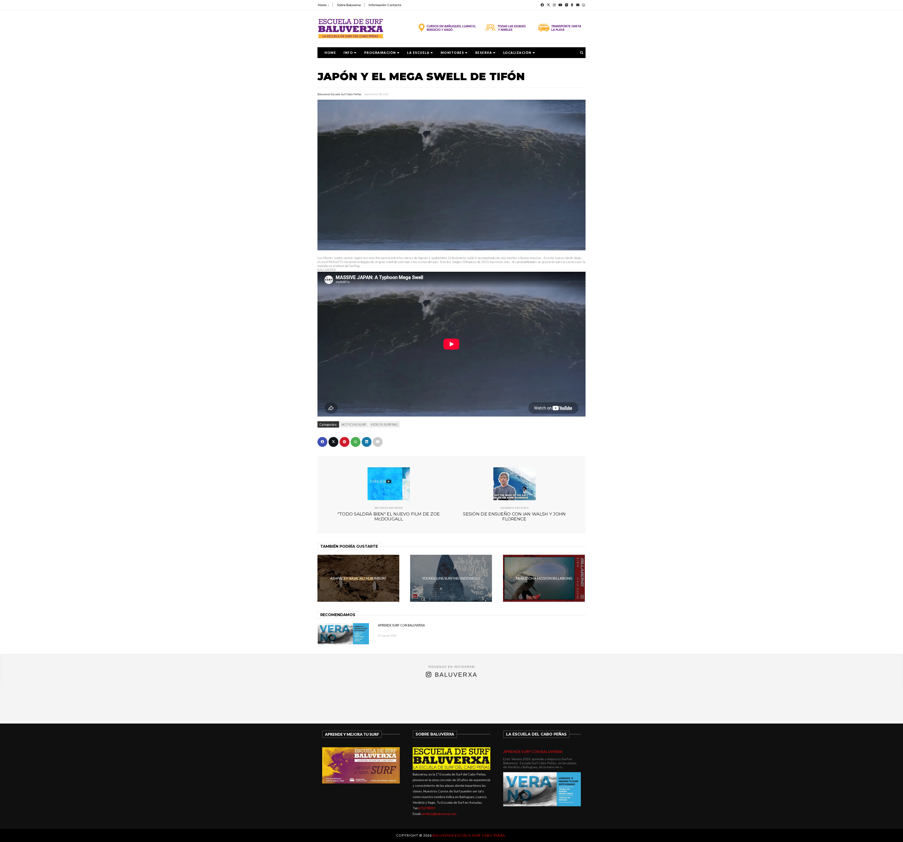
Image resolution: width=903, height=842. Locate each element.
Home (322, 5)
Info (348, 53)
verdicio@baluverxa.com (438, 814)
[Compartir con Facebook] (322, 442)
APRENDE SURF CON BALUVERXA (401, 625)
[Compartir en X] (333, 442)
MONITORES (452, 53)
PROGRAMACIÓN (380, 53)
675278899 (426, 808)
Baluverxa (456, 674)
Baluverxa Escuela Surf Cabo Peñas (339, 94)
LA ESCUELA (418, 53)
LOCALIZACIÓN (517, 53)
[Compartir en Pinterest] (344, 442)
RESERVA (483, 53)
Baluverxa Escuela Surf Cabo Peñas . (470, 835)
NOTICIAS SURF (353, 424)
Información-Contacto (384, 5)
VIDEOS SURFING (384, 424)
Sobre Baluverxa (349, 5)
